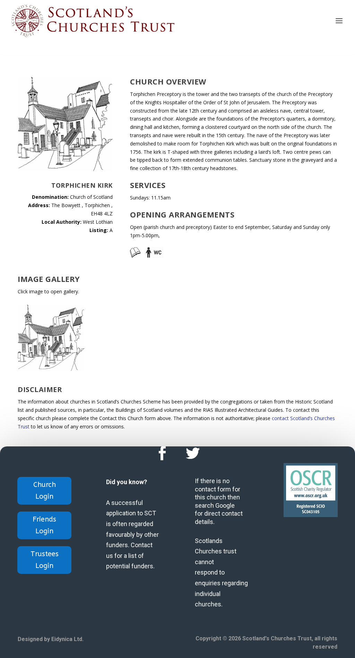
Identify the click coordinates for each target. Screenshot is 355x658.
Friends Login (44, 525)
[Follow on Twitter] (193, 453)
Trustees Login (45, 560)
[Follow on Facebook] (162, 453)
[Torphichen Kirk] (51, 369)
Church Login (44, 490)
